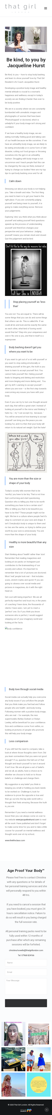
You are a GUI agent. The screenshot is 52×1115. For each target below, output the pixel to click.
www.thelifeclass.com (15, 840)
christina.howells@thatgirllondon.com (26, 950)
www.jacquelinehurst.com (27, 819)
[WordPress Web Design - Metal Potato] (26, 1111)
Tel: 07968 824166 (26, 955)
